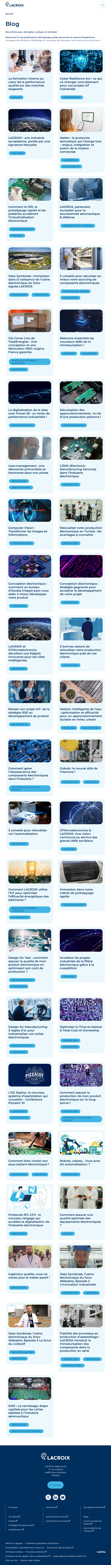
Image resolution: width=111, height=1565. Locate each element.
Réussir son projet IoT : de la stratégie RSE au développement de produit (29, 712)
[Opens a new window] (48, 1497)
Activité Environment (63, 1521)
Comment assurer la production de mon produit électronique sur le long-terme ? (80, 1098)
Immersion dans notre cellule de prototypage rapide (77, 893)
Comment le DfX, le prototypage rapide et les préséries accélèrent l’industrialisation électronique (27, 213)
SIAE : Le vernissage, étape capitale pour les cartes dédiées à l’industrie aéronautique (28, 1411)
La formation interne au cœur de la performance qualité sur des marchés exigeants (26, 84)
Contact (57, 1485)
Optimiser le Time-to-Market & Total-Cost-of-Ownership (81, 1028)
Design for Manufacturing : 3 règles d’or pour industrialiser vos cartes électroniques (28, 1032)
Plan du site (11, 1560)
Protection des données (60, 1547)
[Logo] (14, 4)
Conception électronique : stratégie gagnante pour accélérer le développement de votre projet (80, 589)
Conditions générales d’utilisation (42, 1543)
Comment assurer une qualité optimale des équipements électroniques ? (80, 1220)
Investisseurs (24, 1529)
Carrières (23, 1516)
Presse (21, 1521)
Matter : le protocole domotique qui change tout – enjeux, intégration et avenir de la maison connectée (80, 144)
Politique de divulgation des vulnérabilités (27, 1556)
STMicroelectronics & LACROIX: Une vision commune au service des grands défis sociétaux (78, 835)
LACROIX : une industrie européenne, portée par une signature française (29, 141)
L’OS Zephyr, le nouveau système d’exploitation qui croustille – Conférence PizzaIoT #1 (28, 1098)
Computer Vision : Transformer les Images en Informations (28, 531)
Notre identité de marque (95, 1529)
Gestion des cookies (30, 1560)
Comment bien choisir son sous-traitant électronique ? (28, 1162)
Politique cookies (14, 1552)
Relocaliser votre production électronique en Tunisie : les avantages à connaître (81, 531)
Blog (86, 1516)
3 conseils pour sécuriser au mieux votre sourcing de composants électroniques (80, 279)
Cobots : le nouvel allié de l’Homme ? (79, 770)
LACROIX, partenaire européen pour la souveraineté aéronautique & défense (80, 212)
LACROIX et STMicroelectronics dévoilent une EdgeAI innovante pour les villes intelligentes (26, 653)
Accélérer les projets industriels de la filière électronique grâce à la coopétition (77, 963)
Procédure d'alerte (36, 1552)
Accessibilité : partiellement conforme (24, 1547)
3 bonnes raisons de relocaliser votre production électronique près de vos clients (80, 652)
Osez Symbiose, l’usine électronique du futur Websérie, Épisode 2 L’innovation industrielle (78, 1279)
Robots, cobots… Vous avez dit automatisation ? (80, 1162)
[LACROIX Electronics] (55, 1457)
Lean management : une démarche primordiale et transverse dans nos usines (28, 469)
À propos (13, 1507)
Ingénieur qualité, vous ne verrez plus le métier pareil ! (29, 1275)
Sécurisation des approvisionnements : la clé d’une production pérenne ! (80, 413)
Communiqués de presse (95, 1522)
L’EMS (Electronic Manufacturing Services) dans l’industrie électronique (78, 471)
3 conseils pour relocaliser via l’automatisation (27, 832)
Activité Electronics (63, 1516)
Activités (60, 1507)
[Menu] (103, 5)
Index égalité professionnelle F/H (69, 1556)
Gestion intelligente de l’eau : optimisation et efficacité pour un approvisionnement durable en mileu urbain (81, 714)
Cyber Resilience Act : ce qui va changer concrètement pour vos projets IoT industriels (81, 84)
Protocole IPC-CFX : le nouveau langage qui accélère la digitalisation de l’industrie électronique (28, 1220)
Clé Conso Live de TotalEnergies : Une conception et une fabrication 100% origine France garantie (26, 345)
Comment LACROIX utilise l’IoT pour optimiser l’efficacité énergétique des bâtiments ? (28, 895)
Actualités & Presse (95, 1507)
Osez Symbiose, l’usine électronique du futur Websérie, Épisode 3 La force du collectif (29, 1339)
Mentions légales (14, 1543)
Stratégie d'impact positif (21, 1525)
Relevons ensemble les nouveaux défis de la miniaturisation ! (77, 341)
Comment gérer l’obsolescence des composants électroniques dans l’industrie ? (28, 774)
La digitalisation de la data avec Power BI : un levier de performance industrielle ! (29, 413)
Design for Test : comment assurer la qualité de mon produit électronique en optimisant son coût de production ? (28, 964)
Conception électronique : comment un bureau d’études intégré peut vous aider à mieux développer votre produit (28, 590)
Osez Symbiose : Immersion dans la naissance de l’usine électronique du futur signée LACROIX (29, 281)
